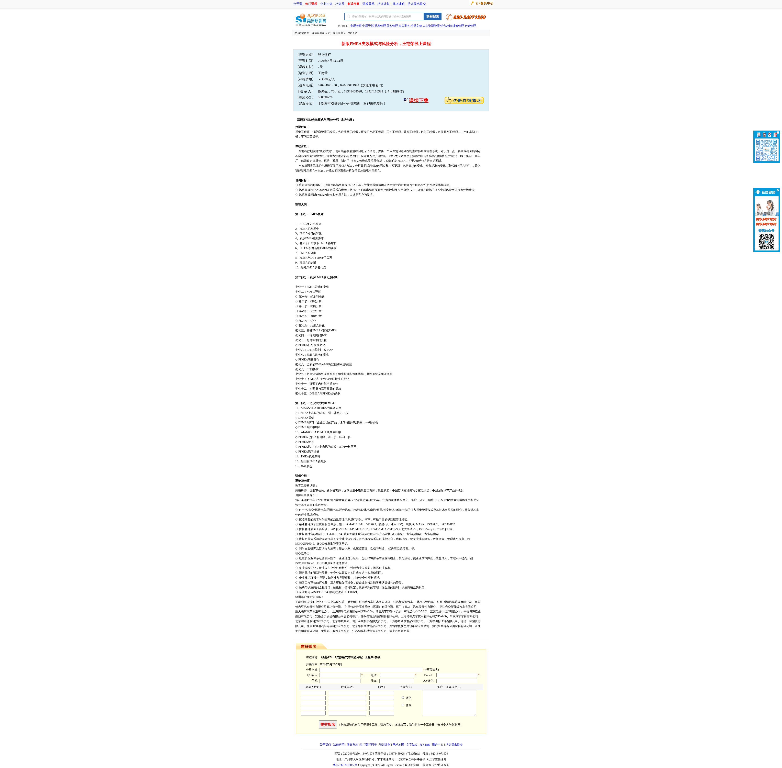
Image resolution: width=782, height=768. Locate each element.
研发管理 (380, 25)
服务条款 (352, 744)
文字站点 (412, 744)
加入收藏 (425, 744)
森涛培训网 (318, 33)
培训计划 (384, 3)
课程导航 (368, 3)
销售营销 (446, 25)
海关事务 (404, 25)
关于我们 (325, 744)
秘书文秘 (416, 25)
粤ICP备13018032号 (345, 765)
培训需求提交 (417, 3)
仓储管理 (470, 25)
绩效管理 (458, 25)
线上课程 (399, 3)
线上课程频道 (335, 33)
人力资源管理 (431, 25)
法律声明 (339, 744)
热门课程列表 (368, 744)
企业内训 (326, 3)
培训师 (340, 3)
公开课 (297, 3)
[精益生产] (452, 25)
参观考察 (356, 25)
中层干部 (368, 25)
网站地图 (398, 744)
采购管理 (392, 25)
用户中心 (437, 744)
